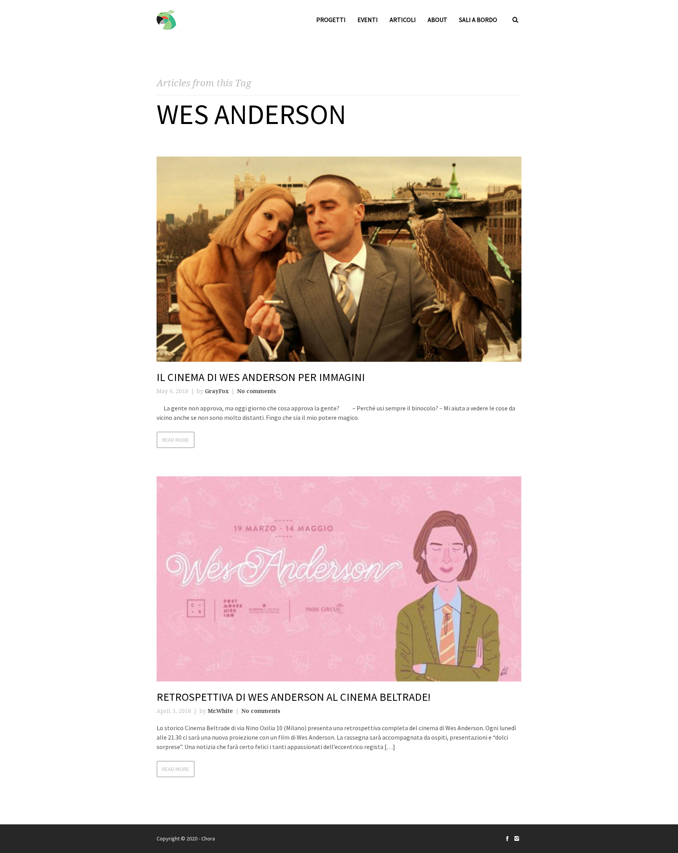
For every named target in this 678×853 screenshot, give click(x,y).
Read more (175, 439)
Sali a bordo (478, 20)
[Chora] (166, 20)
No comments (256, 391)
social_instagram (516, 838)
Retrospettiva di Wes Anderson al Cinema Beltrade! (293, 697)
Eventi (367, 20)
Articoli (403, 20)
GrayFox (217, 391)
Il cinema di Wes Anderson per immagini (261, 377)
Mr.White (220, 710)
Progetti (331, 20)
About (437, 20)
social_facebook (507, 838)
